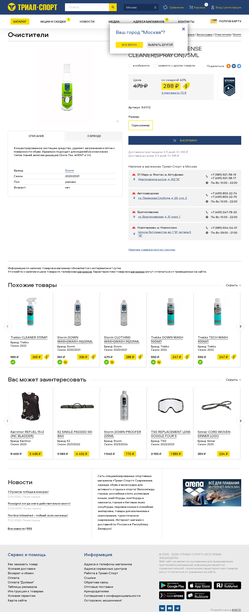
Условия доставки (21, 569)
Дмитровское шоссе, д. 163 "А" (159, 179)
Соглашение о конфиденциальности (112, 596)
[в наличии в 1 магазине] (59, 362)
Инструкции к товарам (25, 591)
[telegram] (239, 66)
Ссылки (90, 578)
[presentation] (8, 326)
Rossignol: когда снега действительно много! (39, 503)
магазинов (84, 271)
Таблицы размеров (22, 587)
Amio (236, 610)
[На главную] (32, 7)
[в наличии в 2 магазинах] (153, 362)
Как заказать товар (23, 564)
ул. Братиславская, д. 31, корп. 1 (159, 216)
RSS (29, 528)
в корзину (188, 140)
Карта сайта (17, 600)
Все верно (129, 45)
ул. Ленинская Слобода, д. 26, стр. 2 (162, 198)
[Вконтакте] (162, 608)
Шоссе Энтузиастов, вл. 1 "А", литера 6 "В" (164, 233)
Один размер (141, 125)
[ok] (228, 66)
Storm (69, 170)
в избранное (141, 65)
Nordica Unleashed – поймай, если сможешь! (38, 515)
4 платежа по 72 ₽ (173, 93)
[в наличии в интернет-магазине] (65, 362)
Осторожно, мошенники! (103, 600)
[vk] (234, 66)
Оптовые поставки (98, 587)
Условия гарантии (21, 596)
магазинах (138, 271)
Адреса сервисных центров (105, 569)
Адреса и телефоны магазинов (108, 564)
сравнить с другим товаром (176, 65)
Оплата (13, 578)
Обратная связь (96, 582)
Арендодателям (96, 591)
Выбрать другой (160, 45)
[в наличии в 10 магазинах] (106, 362)
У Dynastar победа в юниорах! (28, 492)
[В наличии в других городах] (13, 362)
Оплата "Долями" (21, 582)
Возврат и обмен (21, 573)
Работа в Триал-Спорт (101, 573)
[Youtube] (170, 608)
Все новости (16, 528)
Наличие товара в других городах (151, 249)
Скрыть (232, 285)
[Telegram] (177, 608)
